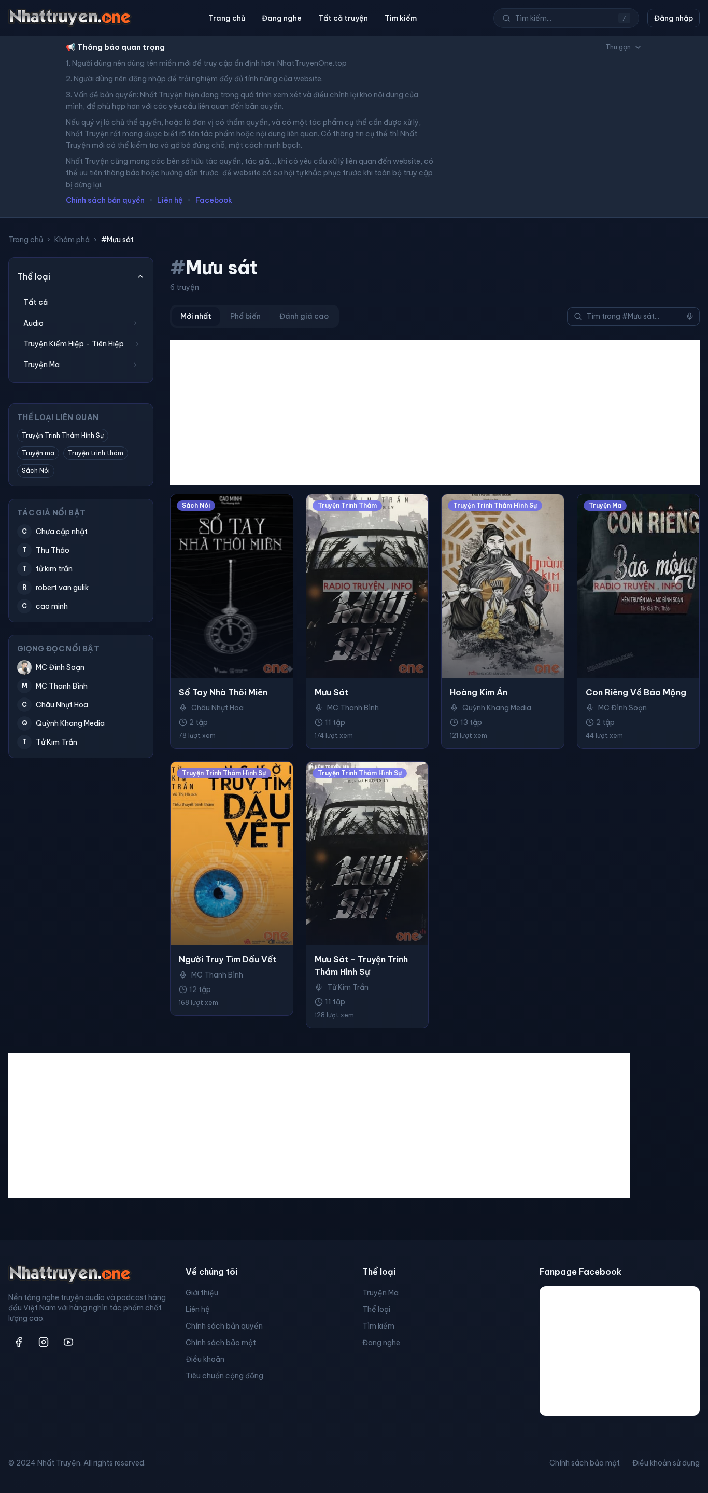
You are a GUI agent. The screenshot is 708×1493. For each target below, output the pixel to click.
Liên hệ (170, 200)
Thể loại (376, 1309)
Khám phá (72, 239)
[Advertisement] (435, 412)
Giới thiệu (202, 1292)
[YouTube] (68, 1342)
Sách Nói (36, 471)
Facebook (213, 200)
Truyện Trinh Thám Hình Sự (63, 435)
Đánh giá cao (304, 316)
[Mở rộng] (135, 323)
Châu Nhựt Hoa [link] (217, 708)
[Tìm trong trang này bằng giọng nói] (690, 316)
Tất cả (35, 302)
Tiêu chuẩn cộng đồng (224, 1375)
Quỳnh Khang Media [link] (496, 708)
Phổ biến (245, 316)
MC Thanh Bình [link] (353, 708)
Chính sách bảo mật (221, 1342)
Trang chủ (226, 18)
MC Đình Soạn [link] (622, 708)
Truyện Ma (380, 1292)
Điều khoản (205, 1359)
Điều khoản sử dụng (666, 1463)
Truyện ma (38, 453)
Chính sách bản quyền (105, 200)
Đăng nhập (673, 18)
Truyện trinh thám (95, 453)
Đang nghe (282, 18)
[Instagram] (43, 1342)
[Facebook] (18, 1342)
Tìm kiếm (401, 18)
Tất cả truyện (343, 18)
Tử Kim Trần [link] (348, 987)
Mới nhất (195, 316)
